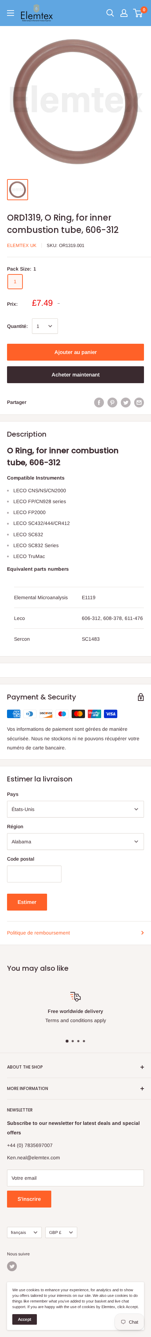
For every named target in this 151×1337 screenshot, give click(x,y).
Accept (24, 1319)
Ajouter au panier (75, 352)
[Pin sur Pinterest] (112, 402)
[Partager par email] (139, 402)
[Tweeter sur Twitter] (126, 402)
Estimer (27, 902)
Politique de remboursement (38, 933)
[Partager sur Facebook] (99, 402)
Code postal (20, 859)
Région (15, 826)
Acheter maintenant (76, 375)
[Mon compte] (123, 13)
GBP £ (55, 1232)
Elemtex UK (22, 245)
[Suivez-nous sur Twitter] (12, 1266)
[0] (138, 13)
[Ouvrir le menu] (10, 13)
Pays (13, 794)
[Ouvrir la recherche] (110, 13)
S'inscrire (29, 1199)
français (18, 1232)
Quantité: (17, 326)
